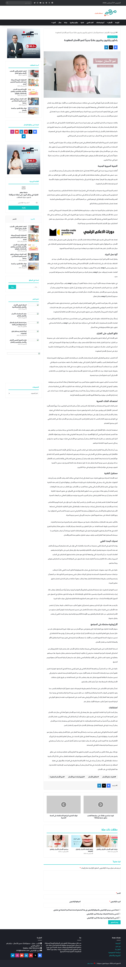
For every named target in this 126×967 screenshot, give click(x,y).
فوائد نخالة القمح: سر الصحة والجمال (18, 109)
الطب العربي (90, 22)
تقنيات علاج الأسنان (108, 776)
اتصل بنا (118, 949)
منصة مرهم (90, 963)
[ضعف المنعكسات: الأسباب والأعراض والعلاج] (33, 316)
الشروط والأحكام (115, 955)
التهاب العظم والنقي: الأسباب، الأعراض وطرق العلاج (18, 72)
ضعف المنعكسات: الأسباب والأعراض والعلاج (18, 314)
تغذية (82, 22)
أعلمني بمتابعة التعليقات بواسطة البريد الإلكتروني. (102, 913)
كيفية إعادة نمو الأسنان (75, 776)
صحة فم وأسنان (98, 32)
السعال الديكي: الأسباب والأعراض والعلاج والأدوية (19, 306)
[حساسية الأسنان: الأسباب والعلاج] (57, 841)
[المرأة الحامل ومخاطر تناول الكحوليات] (33, 334)
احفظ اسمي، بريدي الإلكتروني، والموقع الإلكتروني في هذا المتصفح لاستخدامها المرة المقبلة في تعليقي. (86, 909)
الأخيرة (33, 219)
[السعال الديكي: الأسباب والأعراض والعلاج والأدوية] (33, 307)
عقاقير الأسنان (92, 776)
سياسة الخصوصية (114, 952)
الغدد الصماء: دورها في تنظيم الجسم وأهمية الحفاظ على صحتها (18, 100)
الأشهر (15, 219)
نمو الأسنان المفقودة (56, 776)
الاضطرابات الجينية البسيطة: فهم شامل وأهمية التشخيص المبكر (18, 82)
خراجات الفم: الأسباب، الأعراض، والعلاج (107, 849)
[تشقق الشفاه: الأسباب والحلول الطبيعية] (82, 841)
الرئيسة (117, 22)
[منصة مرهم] (105, 13)
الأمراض (110, 22)
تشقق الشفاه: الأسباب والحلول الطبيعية (84, 850)
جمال (59, 22)
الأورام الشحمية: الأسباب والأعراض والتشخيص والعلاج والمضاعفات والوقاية (18, 91)
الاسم (118, 893)
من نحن (118, 946)
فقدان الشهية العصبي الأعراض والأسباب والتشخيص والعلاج (18, 341)
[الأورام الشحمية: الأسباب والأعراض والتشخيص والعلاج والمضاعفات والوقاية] (33, 92)
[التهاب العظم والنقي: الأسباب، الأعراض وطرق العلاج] (33, 73)
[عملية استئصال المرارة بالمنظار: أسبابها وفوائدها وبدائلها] (33, 325)
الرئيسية (113, 32)
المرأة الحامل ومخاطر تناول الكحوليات (18, 332)
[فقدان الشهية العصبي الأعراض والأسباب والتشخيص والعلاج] (33, 342)
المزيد (54, 22)
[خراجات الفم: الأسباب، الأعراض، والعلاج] (107, 841)
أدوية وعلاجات (100, 22)
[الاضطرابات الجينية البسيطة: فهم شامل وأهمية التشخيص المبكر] (33, 82)
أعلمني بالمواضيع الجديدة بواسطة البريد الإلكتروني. (103, 917)
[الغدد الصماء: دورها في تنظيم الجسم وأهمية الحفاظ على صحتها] (33, 101)
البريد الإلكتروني (115, 901)
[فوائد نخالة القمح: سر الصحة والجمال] (33, 111)
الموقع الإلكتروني (75, 901)
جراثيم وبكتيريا (74, 22)
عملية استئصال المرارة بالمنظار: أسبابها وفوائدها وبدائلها (18, 323)
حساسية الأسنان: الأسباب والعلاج (59, 849)
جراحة (65, 22)
